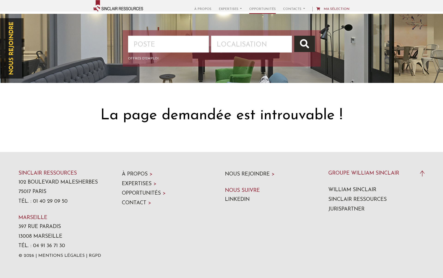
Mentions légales (61, 256)
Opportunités (262, 9)
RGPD (95, 256)
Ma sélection (337, 9)
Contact (136, 203)
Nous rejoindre (12, 48)
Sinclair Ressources (357, 199)
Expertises (139, 184)
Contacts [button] (292, 9)
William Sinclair (352, 190)
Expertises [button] (229, 9)
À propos (202, 9)
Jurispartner (346, 209)
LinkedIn (237, 199)
